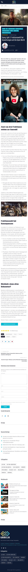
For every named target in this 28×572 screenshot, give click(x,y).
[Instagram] (8, 416)
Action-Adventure (11, 465)
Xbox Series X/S (6, 33)
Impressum (7, 543)
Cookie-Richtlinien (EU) (22, 544)
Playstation (12, 29)
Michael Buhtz (12, 45)
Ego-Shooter (16, 467)
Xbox (11, 31)
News (6, 5)
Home (2, 5)
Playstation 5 (5, 31)
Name (2, 385)
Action (3, 465)
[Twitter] (5, 416)
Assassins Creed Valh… (14, 497)
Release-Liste (12, 470)
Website (2, 396)
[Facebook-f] (2, 416)
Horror (15, 334)
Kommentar (3, 373)
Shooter (4, 473)
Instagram (14, 336)
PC (6, 29)
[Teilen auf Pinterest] (12, 341)
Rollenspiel (21, 470)
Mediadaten (17, 543)
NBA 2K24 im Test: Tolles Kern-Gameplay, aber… (14, 444)
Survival (20, 334)
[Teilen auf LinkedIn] (8, 341)
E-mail (2, 391)
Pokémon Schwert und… (15, 484)
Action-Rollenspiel (9, 334)
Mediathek (12, 543)
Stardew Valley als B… (14, 509)
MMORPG (23, 467)
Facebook (8, 336)
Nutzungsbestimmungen (12, 544)
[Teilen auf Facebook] (2, 341)
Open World (4, 470)
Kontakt (2, 543)
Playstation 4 (19, 29)
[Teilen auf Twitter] (5, 341)
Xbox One (16, 31)
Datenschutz (3, 544)
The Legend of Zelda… (14, 490)
